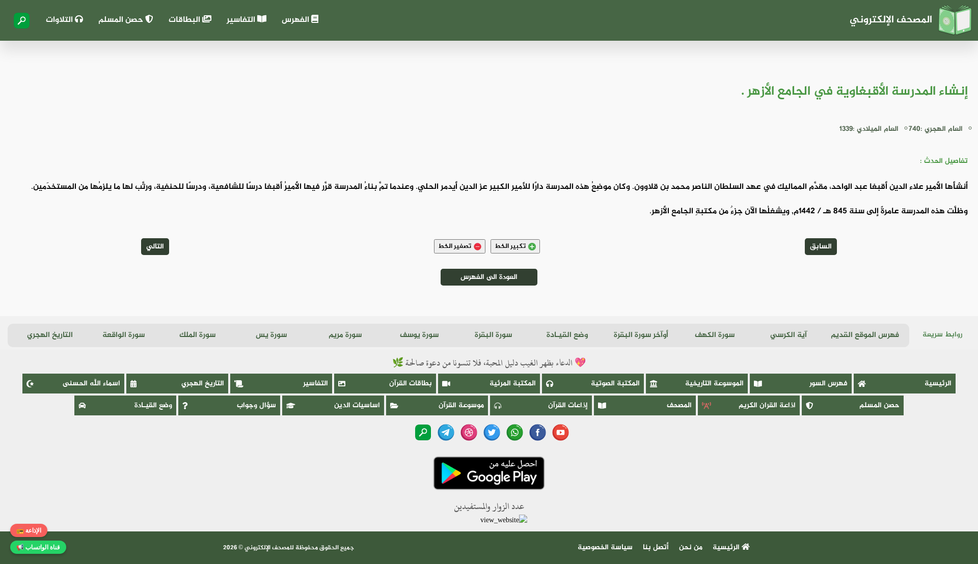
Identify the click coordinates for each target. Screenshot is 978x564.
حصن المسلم (121, 20)
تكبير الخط (510, 246)
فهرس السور (828, 383)
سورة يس (271, 335)
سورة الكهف (715, 335)
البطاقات (185, 20)
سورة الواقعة (123, 335)
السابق (821, 246)
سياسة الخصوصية (605, 547)
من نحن (690, 547)
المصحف (679, 405)
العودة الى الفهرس (489, 277)
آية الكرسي (788, 335)
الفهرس (296, 20)
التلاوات (60, 20)
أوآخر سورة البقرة (641, 335)
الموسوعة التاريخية (714, 383)
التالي (155, 246)
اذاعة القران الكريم (767, 405)
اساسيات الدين (357, 405)
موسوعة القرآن (461, 405)
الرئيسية (938, 383)
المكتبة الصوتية (615, 383)
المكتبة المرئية (513, 383)
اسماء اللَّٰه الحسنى (91, 383)
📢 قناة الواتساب (38, 547)
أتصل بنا (656, 547)
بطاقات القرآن (410, 383)
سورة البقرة (493, 335)
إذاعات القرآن (568, 405)
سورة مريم (345, 335)
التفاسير (242, 20)
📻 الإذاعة (28, 530)
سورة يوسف (419, 335)
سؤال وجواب (256, 405)
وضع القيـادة (567, 335)
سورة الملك (197, 335)
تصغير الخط (454, 246)
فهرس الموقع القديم (865, 335)
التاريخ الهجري (50, 335)
